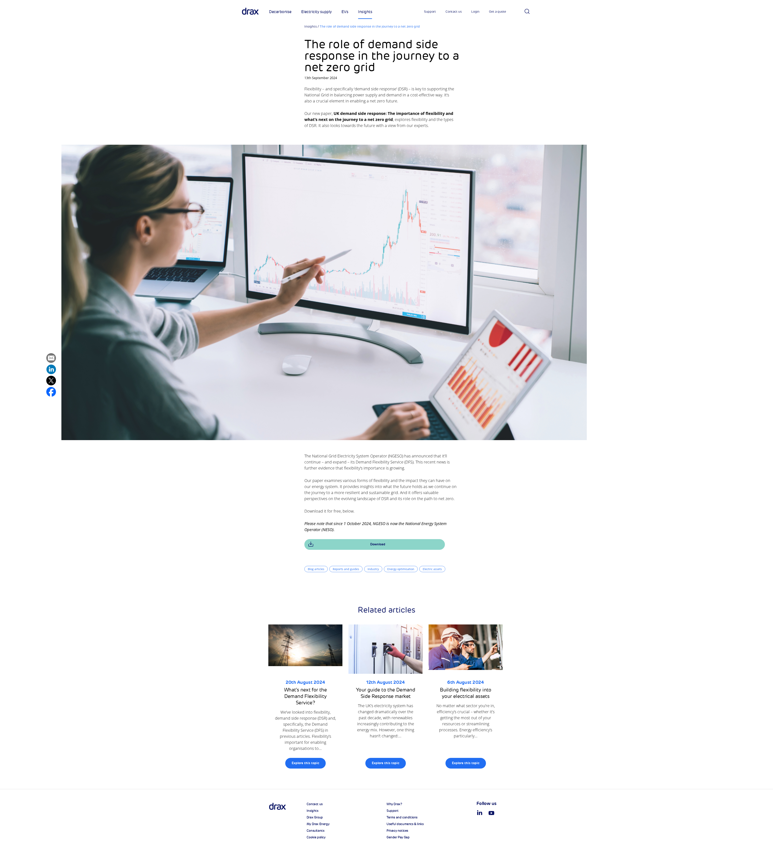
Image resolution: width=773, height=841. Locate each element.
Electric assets (432, 569)
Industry (373, 569)
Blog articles (316, 569)
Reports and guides (346, 569)
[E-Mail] (51, 358)
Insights (310, 27)
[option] (308, 698)
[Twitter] (51, 381)
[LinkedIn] (51, 370)
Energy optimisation (400, 569)
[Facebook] (51, 392)
